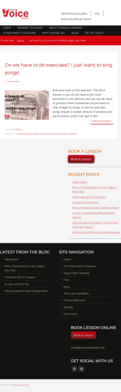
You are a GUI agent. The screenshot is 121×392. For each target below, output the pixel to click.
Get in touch (70, 313)
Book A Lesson (81, 159)
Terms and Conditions (76, 293)
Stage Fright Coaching (76, 273)
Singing (51, 134)
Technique (72, 134)
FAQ (66, 279)
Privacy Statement (74, 300)
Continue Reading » (102, 121)
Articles (18, 129)
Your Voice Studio (26, 14)
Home (67, 259)
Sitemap (68, 307)
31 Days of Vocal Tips (85, 202)
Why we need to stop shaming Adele (95, 207)
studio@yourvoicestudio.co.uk (88, 347)
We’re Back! (79, 182)
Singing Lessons (61, 134)
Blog (66, 286)
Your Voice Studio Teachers (79, 266)
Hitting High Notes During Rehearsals (96, 232)
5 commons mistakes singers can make (31, 134)
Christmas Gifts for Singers (89, 197)
